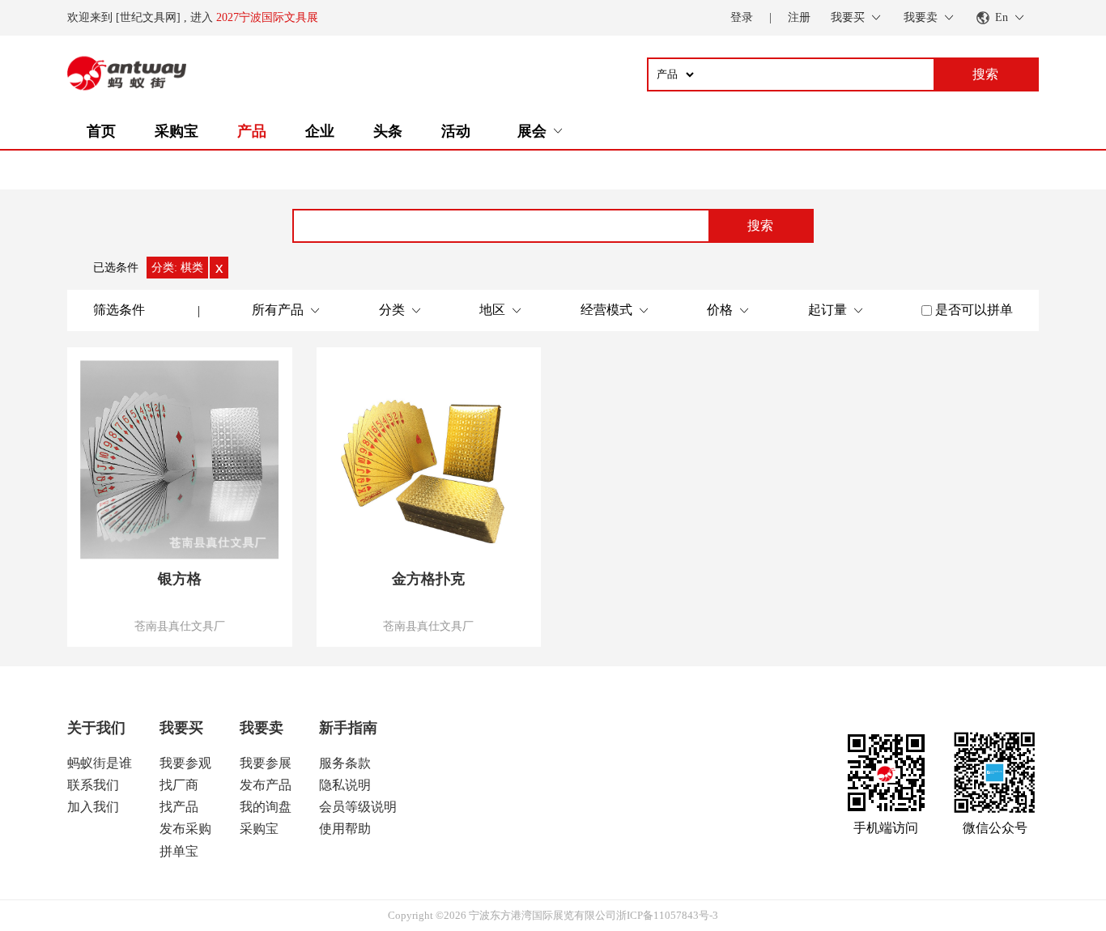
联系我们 (93, 785)
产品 (251, 131)
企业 (319, 131)
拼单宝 (179, 851)
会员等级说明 (358, 807)
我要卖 (261, 728)
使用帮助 (345, 828)
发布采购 (185, 828)
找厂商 (179, 785)
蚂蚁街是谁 (99, 763)
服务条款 (345, 763)
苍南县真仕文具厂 (179, 625)
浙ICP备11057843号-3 (667, 915)
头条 (387, 131)
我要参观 (185, 763)
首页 (101, 131)
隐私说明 (345, 785)
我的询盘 (265, 807)
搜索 (760, 225)
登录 (741, 17)
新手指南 (348, 728)
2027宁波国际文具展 (267, 17)
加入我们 (93, 807)
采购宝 (176, 131)
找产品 (179, 807)
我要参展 (265, 763)
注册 (799, 17)
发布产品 (265, 785)
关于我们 (96, 728)
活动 (455, 131)
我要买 (181, 728)
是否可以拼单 (974, 310)
